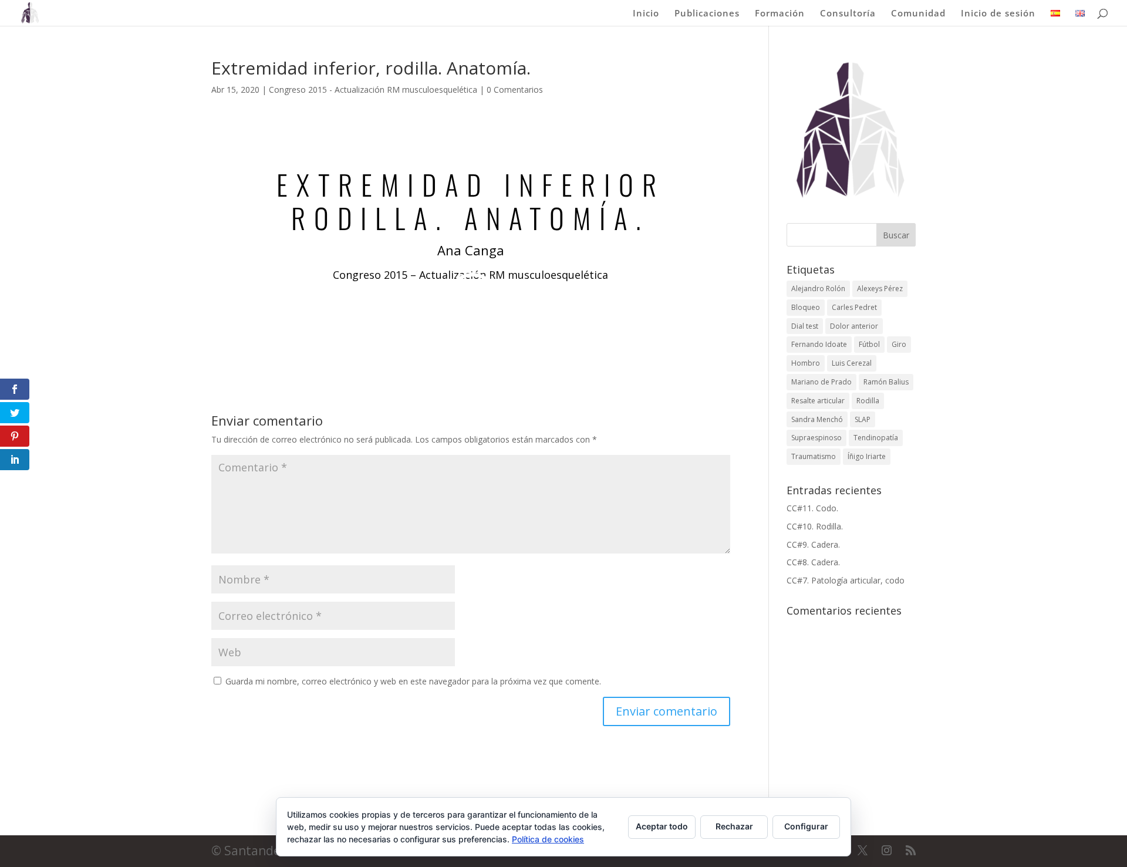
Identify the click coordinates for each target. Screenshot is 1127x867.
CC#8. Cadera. (813, 562)
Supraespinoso (816, 438)
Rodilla (867, 401)
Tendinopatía (875, 438)
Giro (899, 344)
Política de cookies (548, 839)
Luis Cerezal (852, 363)
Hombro (805, 363)
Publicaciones (707, 14)
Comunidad (918, 14)
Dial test (804, 326)
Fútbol (869, 344)
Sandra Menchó (817, 419)
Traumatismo (813, 456)
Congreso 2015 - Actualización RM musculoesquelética (373, 89)
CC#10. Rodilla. (815, 526)
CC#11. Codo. (812, 508)
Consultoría (848, 14)
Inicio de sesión (998, 14)
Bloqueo (805, 307)
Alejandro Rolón (818, 289)
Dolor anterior (854, 326)
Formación (780, 14)
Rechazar (734, 826)
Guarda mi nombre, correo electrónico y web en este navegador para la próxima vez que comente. (413, 681)
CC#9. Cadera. (813, 544)
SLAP (862, 419)
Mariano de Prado (821, 382)
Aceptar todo (662, 826)
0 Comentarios (515, 89)
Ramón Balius (886, 382)
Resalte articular (818, 401)
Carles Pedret (854, 307)
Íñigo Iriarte (867, 456)
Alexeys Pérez (880, 289)
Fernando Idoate (819, 344)
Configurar (806, 826)
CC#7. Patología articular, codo (846, 580)
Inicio (646, 14)
